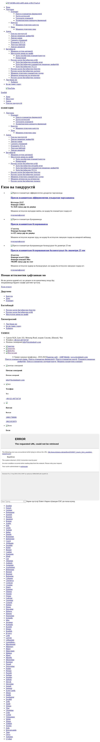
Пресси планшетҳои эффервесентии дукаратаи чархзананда (42, 197)
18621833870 (11, 421)
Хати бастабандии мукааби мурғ (29, 62)
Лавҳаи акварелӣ (18, 47)
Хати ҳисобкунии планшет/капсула (30, 56)
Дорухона (10, 9)
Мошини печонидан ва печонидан (25, 75)
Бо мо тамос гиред (13, 84)
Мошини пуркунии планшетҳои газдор (27, 73)
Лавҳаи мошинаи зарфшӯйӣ (22, 36)
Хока (13, 27)
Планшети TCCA (18, 42)
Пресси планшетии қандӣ (66, 359)
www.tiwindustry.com (79, 357)
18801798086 (11, 417)
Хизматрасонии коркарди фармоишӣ (31, 20)
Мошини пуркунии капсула (27, 25)
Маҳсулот (10, 99)
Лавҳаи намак (16, 38)
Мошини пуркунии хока (26, 29)
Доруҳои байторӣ (18, 45)
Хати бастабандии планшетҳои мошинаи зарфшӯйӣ (37, 64)
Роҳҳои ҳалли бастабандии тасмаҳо (25, 77)
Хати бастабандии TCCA (26, 66)
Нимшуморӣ (21, 58)
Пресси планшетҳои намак (16, 359)
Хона (8, 7)
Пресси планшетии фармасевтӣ (29, 14)
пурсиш (14, 215)
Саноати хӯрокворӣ (19, 40)
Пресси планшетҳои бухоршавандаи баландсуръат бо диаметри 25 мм (48, 250)
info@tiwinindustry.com (32, 342)
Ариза (8, 31)
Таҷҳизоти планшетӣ (24, 18)
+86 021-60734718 (20, 340)
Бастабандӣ (10, 49)
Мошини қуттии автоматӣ (22, 51)
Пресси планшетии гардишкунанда (41, 361)
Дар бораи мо (11, 80)
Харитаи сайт (52, 357)
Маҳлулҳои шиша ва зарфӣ (22, 53)
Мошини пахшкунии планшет (69, 361)
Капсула (14, 23)
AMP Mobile (64, 357)
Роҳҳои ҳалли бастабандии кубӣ (24, 60)
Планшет (14, 12)
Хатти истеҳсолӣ (23, 16)
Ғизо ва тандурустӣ (19, 34)
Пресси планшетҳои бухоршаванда (29, 224)
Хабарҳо (14, 82)
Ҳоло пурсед (6, 287)
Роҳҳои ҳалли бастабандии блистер (25, 69)
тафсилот (21, 215)
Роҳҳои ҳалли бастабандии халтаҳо (25, 71)
